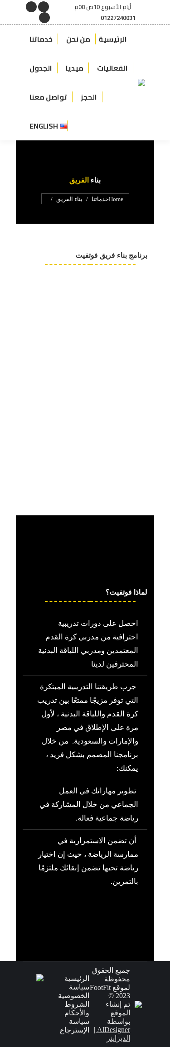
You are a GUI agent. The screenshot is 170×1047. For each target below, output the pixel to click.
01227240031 (118, 17)
